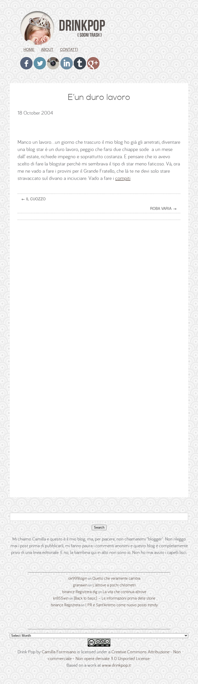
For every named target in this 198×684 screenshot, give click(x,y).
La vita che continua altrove (124, 591)
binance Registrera (65, 604)
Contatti (69, 49)
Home (28, 49)
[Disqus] (100, 289)
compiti (122, 178)
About (47, 49)
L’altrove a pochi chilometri (114, 584)
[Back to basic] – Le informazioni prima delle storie (114, 598)
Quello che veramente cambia (116, 578)
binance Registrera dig (79, 591)
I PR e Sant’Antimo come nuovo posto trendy (121, 604)
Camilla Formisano (59, 652)
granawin (80, 584)
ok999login (77, 578)
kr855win (61, 598)
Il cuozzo (36, 198)
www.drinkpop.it (116, 665)
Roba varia (160, 208)
